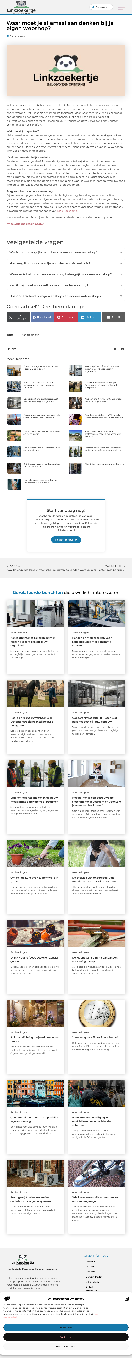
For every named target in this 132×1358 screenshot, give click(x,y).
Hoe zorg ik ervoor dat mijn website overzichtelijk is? (65, 263)
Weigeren (66, 1337)
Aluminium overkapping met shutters (104, 464)
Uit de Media (92, 1282)
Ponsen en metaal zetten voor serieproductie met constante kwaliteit (38, 385)
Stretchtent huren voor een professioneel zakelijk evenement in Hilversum (103, 434)
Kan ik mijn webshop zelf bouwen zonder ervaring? (65, 285)
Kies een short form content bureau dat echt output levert (103, 400)
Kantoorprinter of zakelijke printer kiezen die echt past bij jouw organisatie (102, 369)
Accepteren (66, 1327)
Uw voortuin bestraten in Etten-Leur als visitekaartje (42, 432)
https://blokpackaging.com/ (25, 224)
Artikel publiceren (91, 1289)
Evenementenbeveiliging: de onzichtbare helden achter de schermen (91, 1121)
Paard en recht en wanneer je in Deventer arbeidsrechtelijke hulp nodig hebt (101, 385)
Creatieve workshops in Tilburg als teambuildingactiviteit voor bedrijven (104, 416)
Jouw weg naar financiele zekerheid (95, 1037)
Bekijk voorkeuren (66, 1346)
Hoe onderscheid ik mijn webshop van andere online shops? (65, 296)
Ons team (91, 1266)
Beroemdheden (94, 1277)
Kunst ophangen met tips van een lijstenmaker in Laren (40, 367)
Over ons (90, 1261)
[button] (127, 1298)
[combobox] (101, 7)
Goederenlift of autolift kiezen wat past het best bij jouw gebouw (40, 400)
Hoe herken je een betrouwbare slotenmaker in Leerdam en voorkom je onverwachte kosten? (96, 801)
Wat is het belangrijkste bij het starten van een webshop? (65, 252)
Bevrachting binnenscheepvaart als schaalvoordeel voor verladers (41, 416)
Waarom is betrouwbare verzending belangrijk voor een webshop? (65, 274)
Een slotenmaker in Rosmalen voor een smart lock (41, 448)
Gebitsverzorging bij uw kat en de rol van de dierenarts (42, 465)
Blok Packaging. (67, 210)
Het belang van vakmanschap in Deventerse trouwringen (40, 481)
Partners (90, 1271)
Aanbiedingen (18, 36)
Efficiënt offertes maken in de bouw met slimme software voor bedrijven (103, 448)
